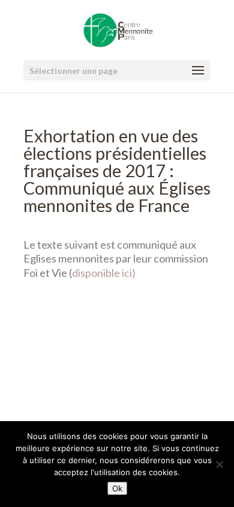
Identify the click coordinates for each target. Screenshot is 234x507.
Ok (117, 488)
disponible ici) (104, 272)
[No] (219, 464)
